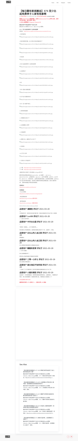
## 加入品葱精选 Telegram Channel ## (30, 22)
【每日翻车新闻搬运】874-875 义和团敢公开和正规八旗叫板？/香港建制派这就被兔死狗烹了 (38, 382)
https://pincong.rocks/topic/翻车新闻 (28, 198)
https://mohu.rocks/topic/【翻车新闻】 (29, 203)
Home (53, 2)
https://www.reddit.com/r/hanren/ (28, 187)
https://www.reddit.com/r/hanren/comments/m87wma (37, 31)
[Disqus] (39, 309)
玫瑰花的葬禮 (23, 16)
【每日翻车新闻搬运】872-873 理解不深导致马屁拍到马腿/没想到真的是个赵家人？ (38, 394)
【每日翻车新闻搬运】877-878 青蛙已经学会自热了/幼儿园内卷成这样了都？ (38, 371)
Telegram (63, 2)
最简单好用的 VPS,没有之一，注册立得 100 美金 (33, 282)
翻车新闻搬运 (44, 16)
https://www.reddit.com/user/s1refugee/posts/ (31, 193)
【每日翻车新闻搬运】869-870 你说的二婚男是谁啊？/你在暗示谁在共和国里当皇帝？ (38, 406)
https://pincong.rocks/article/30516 (32, 167)
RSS (57, 2)
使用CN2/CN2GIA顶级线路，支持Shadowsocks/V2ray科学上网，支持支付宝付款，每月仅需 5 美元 (39, 19)
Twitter (69, 2)
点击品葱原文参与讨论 (25, 279)
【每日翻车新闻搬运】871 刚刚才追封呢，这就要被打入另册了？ (38, 418)
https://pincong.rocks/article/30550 (32, 169)
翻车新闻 (39, 16)
